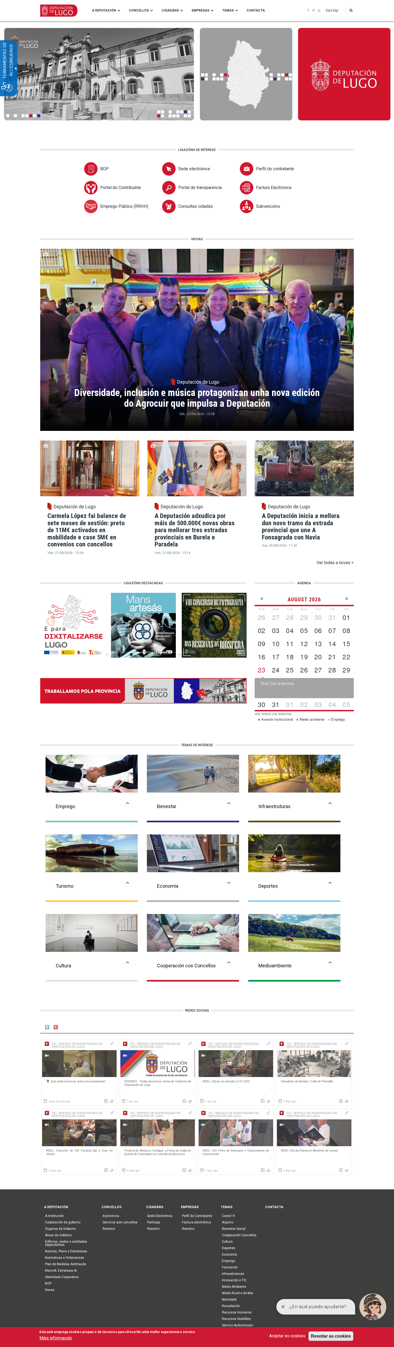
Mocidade (229, 1299)
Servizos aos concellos (120, 1222)
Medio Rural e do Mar (237, 1293)
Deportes (228, 1248)
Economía (229, 1254)
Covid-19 (228, 1216)
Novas (49, 1290)
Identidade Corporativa (62, 1277)
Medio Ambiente (234, 1287)
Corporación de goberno (62, 1222)
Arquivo (227, 1222)
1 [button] (110, 653)
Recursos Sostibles (236, 1319)
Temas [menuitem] (228, 10)
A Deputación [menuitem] (104, 10)
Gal (328, 10)
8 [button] (167, 653)
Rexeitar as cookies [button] (331, 1336)
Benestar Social (234, 1229)
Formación (230, 1267)
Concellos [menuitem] (139, 10)
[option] (143, 628)
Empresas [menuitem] (200, 10)
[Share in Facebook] (106, 1101)
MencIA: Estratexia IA (61, 1270)
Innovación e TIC (234, 1280)
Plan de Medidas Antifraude (65, 1264)
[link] (308, 10)
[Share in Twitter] (112, 1101)
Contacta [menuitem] (256, 10)
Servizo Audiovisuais (237, 1325)
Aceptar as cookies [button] (287, 1335)
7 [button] (158, 653)
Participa (153, 1222)
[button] (351, 10)
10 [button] (183, 653)
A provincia (111, 1216)
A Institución (54, 1216)
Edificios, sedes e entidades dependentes (66, 1243)
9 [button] (175, 653)
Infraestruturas (233, 1274)
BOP (48, 1283)
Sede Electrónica (159, 1216)
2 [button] (118, 653)
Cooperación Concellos (239, 1235)
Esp (335, 10)
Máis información (55, 1338)
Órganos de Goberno (60, 1229)
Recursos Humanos (237, 1312)
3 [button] (126, 653)
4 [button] (134, 653)
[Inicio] (58, 10)
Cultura (227, 1242)
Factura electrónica (196, 1222)
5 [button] (142, 653)
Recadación (231, 1306)
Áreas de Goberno (58, 1235)
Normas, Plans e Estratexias (66, 1251)
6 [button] (150, 653)
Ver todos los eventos (273, 714)
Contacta (274, 1207)
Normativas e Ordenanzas (64, 1258)
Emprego (228, 1261)
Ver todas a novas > (335, 562)
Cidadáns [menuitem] (170, 10)
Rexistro (109, 1229)
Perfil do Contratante (197, 1216)
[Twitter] (143, 690)
